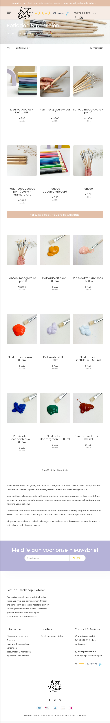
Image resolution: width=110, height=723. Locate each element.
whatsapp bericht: (87, 636)
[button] (9, 12)
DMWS (66, 715)
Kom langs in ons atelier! (52, 636)
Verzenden (12, 648)
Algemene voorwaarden (18, 655)
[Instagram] (55, 700)
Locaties (46, 629)
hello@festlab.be (87, 651)
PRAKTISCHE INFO (82, 13)
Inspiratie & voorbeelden (18, 644)
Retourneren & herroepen (19, 651)
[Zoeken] (75, 17)
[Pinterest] (60, 700)
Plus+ (73, 715)
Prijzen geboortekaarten (18, 636)
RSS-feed (82, 715)
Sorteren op (22, 47)
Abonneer (77, 558)
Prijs (8, 47)
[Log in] (95, 13)
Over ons (11, 640)
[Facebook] (49, 700)
